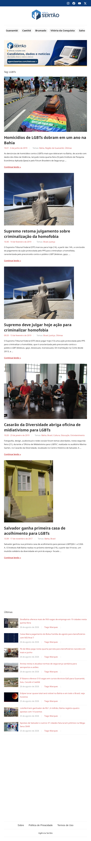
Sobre (21, 825)
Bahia (41, 148)
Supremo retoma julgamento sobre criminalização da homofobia (37, 234)
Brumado (40, 30)
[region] (45, 587)
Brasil (45, 241)
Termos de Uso (65, 825)
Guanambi (12, 30)
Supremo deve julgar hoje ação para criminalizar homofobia (37, 327)
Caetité (26, 30)
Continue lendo (11, 167)
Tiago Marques (51, 627)
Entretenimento (78, 435)
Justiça (52, 241)
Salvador (84, 30)
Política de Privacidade (41, 825)
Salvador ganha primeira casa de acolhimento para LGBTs (34, 531)
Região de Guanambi (54, 148)
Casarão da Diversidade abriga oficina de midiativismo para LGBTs (42, 427)
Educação (65, 435)
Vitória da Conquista (63, 30)
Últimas (68, 148)
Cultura (56, 435)
